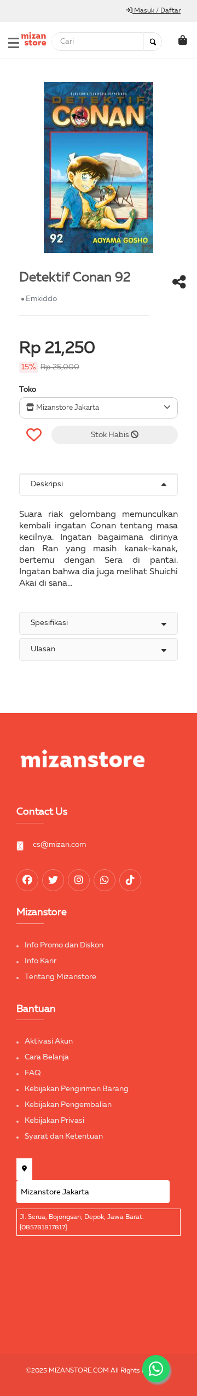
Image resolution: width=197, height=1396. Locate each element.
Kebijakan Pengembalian (68, 1105)
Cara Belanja (47, 1057)
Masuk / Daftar (156, 11)
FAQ (33, 1073)
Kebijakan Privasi (54, 1120)
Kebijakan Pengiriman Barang (77, 1089)
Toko (27, 389)
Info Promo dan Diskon (64, 945)
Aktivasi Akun (49, 1041)
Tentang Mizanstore (60, 977)
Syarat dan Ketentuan (64, 1136)
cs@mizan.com (59, 845)
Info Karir (40, 961)
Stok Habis (111, 435)
